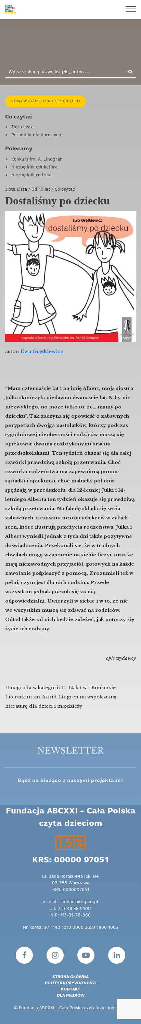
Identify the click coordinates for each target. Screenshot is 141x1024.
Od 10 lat (40, 189)
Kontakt (70, 989)
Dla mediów (71, 996)
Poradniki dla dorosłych (36, 135)
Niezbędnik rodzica (31, 175)
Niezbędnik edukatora (34, 167)
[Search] (126, 72)
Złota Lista (22, 127)
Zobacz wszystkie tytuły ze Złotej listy (45, 101)
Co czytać (18, 117)
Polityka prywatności (71, 983)
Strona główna (70, 977)
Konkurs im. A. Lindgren (37, 159)
